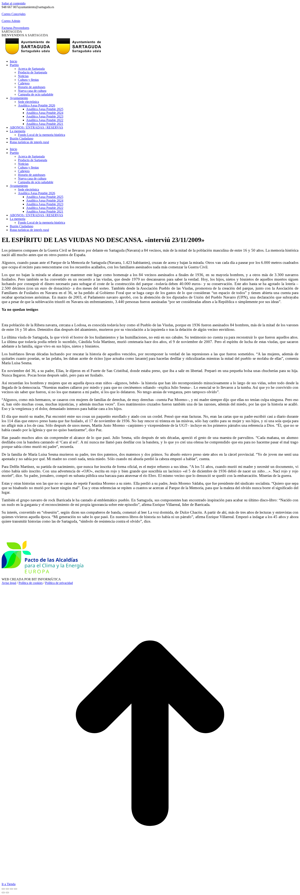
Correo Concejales (14, 14)
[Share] (7, 888)
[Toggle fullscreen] (11, 888)
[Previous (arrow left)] (3, 892)
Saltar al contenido (14, 3)
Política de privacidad (59, 583)
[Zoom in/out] (15, 888)
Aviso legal (9, 583)
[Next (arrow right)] (7, 892)
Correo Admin (11, 21)
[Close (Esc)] (3, 888)
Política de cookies (31, 583)
